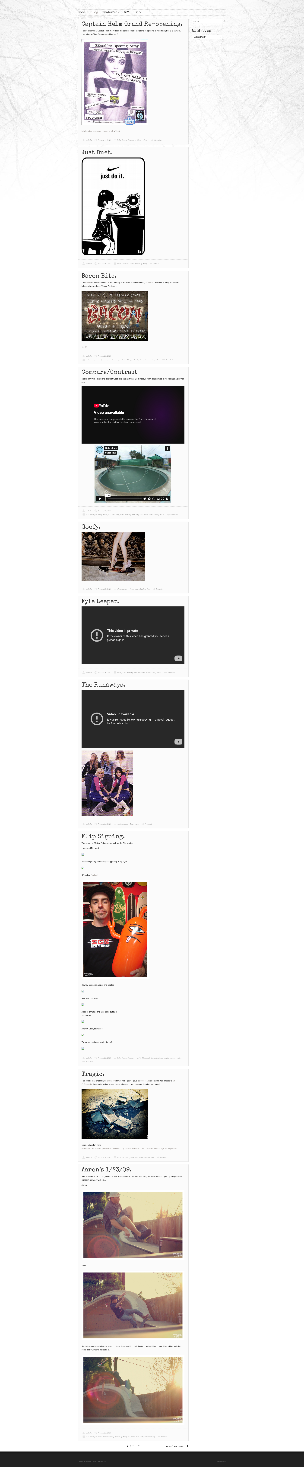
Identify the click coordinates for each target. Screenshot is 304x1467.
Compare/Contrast (109, 373)
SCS (107, 283)
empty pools (102, 359)
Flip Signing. (103, 837)
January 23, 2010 (104, 1433)
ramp (137, 514)
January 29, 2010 (104, 356)
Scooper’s (111, 1081)
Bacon (88, 283)
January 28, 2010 (104, 511)
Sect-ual (94, 875)
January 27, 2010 (104, 589)
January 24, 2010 (104, 1157)
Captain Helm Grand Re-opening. (132, 25)
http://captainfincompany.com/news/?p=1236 (101, 131)
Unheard (149, 283)
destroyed (125, 140)
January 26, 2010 (104, 672)
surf (147, 140)
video (157, 359)
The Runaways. (103, 685)
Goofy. (91, 527)
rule (137, 359)
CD (86, 347)
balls (119, 140)
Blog (94, 12)
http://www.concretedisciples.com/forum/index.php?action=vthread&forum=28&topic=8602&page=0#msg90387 (129, 1148)
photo (119, 589)
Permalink (158, 140)
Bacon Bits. (99, 276)
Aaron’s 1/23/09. (107, 1170)
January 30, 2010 (104, 263)
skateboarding (149, 359)
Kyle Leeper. (100, 602)
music (119, 824)
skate (141, 359)
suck (152, 1157)
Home (82, 12)
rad (143, 140)
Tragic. (93, 1075)
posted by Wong (135, 140)
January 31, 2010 (104, 140)
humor (132, 263)
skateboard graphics (162, 1058)
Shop (138, 12)
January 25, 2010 (104, 1058)
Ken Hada (145, 1081)
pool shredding (113, 359)
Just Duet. (97, 153)
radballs (89, 140)
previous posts (175, 1446)
